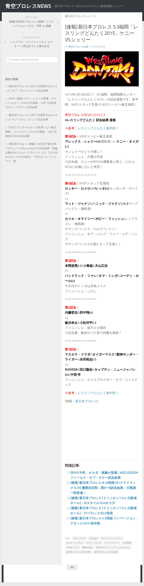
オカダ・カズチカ (74, 543)
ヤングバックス (111, 543)
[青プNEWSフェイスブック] (134, 574)
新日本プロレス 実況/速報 (78, 552)
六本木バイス (72, 547)
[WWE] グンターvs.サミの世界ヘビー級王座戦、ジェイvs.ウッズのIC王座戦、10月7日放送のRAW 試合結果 (31, 132)
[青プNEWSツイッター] (127, 574)
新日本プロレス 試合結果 (106, 552)
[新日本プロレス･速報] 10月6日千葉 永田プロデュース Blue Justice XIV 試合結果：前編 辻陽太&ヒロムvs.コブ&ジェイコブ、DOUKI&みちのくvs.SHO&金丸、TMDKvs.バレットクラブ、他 (31, 152)
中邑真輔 (127, 543)
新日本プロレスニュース (80, 16)
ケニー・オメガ (93, 543)
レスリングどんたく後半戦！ (98, 128)
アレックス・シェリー (111, 538)
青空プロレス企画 (78, 46)
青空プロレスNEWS (28, 6)
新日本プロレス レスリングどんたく (113, 547)
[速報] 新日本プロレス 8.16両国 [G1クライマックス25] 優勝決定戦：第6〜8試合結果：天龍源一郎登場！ (103, 488)
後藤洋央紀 (87, 547)
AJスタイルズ (80, 538)
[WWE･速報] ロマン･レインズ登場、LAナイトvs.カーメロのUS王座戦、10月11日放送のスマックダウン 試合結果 (31, 103)
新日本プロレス (86, 401)
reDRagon (93, 538)
